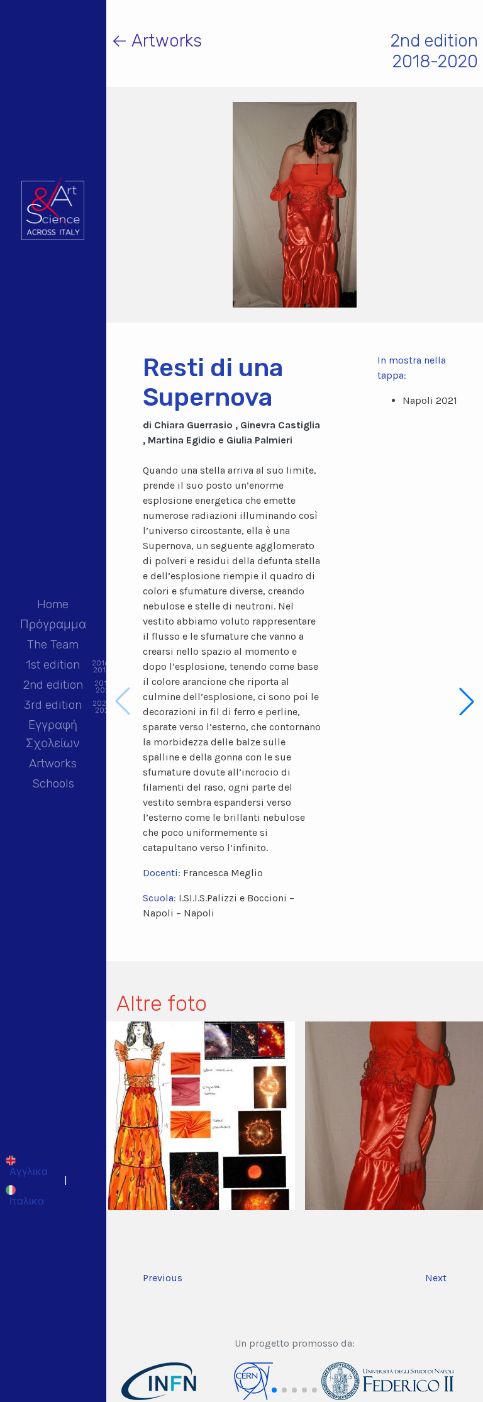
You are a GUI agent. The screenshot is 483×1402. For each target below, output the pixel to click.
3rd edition (53, 706)
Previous (162, 1278)
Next (436, 1278)
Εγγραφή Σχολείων (53, 734)
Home (53, 604)
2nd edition (53, 685)
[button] (466, 701)
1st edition (53, 665)
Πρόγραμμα (53, 624)
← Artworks (156, 40)
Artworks (53, 763)
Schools (53, 783)
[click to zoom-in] (200, 1115)
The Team (53, 644)
